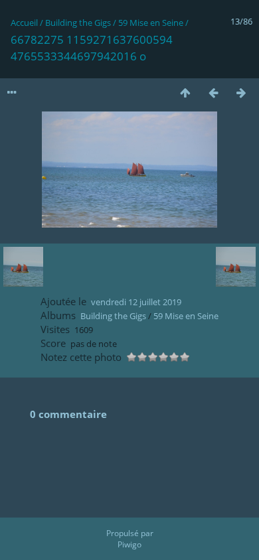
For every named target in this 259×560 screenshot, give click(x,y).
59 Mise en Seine (150, 23)
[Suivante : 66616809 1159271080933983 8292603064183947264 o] (241, 92)
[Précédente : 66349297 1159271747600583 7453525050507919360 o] (213, 92)
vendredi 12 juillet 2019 (136, 302)
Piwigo (129, 544)
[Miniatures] (185, 92)
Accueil (24, 23)
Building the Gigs (78, 23)
